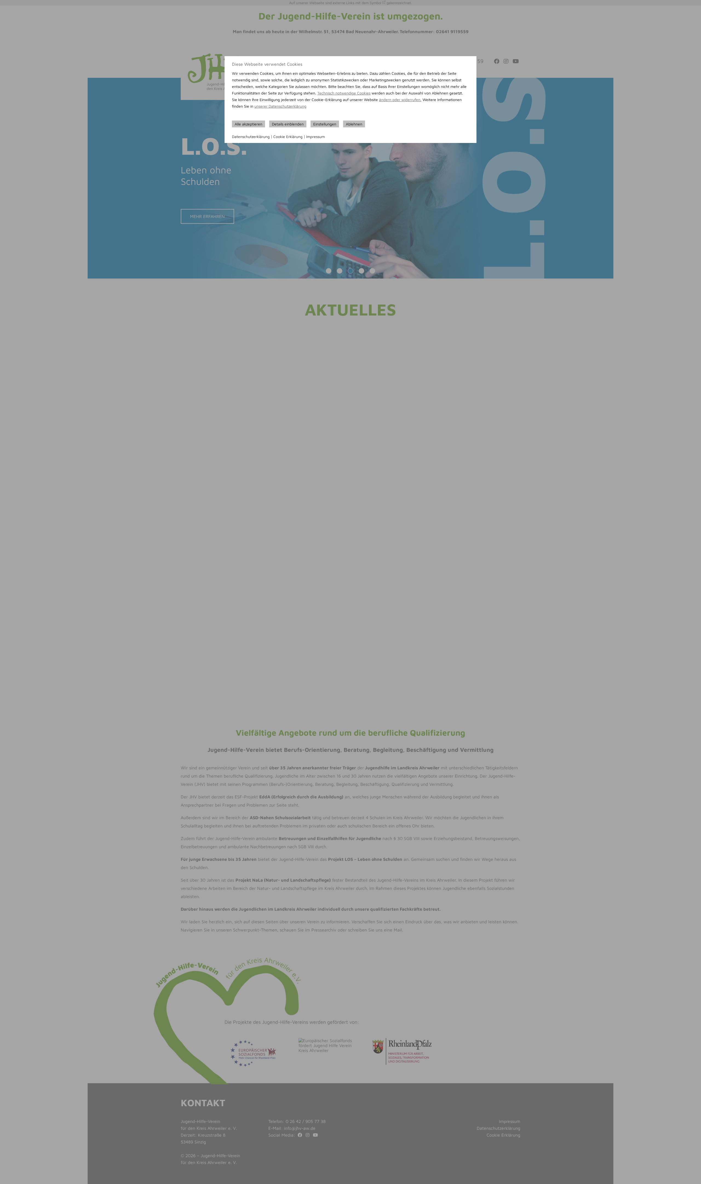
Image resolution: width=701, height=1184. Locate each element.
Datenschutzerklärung (251, 136)
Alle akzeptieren (248, 124)
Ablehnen (354, 124)
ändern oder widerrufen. (400, 99)
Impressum (315, 136)
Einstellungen (324, 124)
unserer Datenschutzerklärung (280, 106)
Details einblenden (288, 124)
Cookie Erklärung (288, 136)
